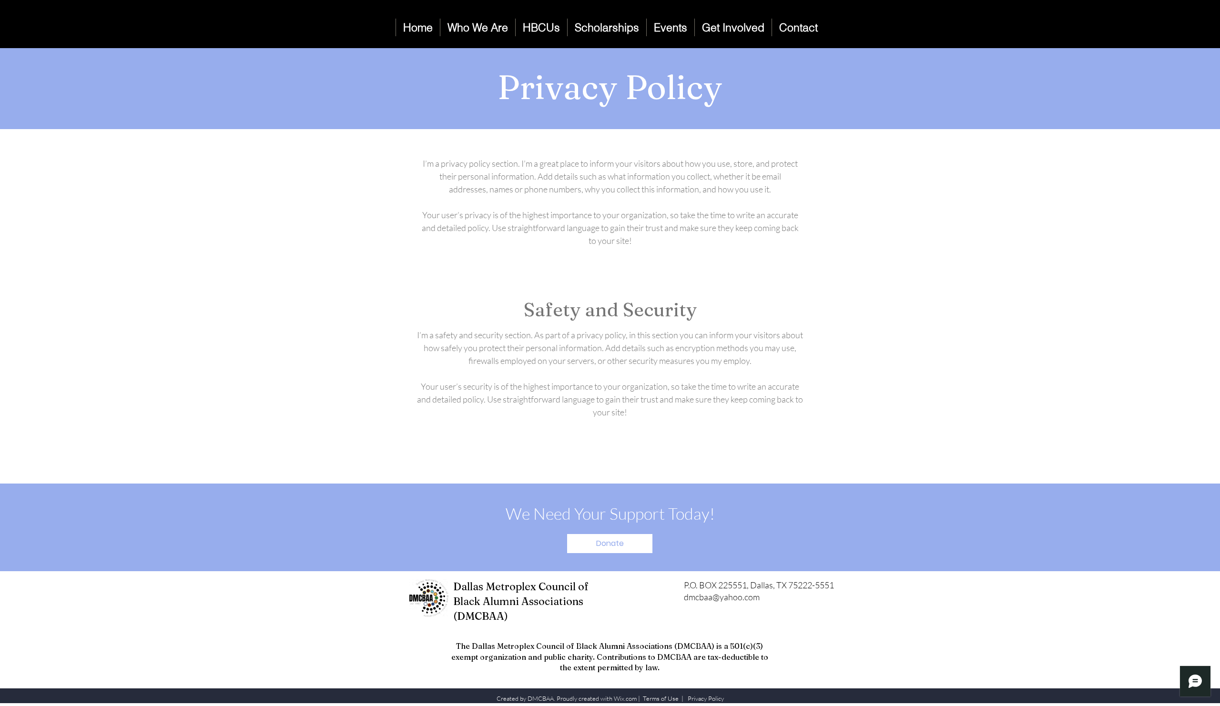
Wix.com (625, 698)
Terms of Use (661, 698)
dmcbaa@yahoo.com (722, 597)
